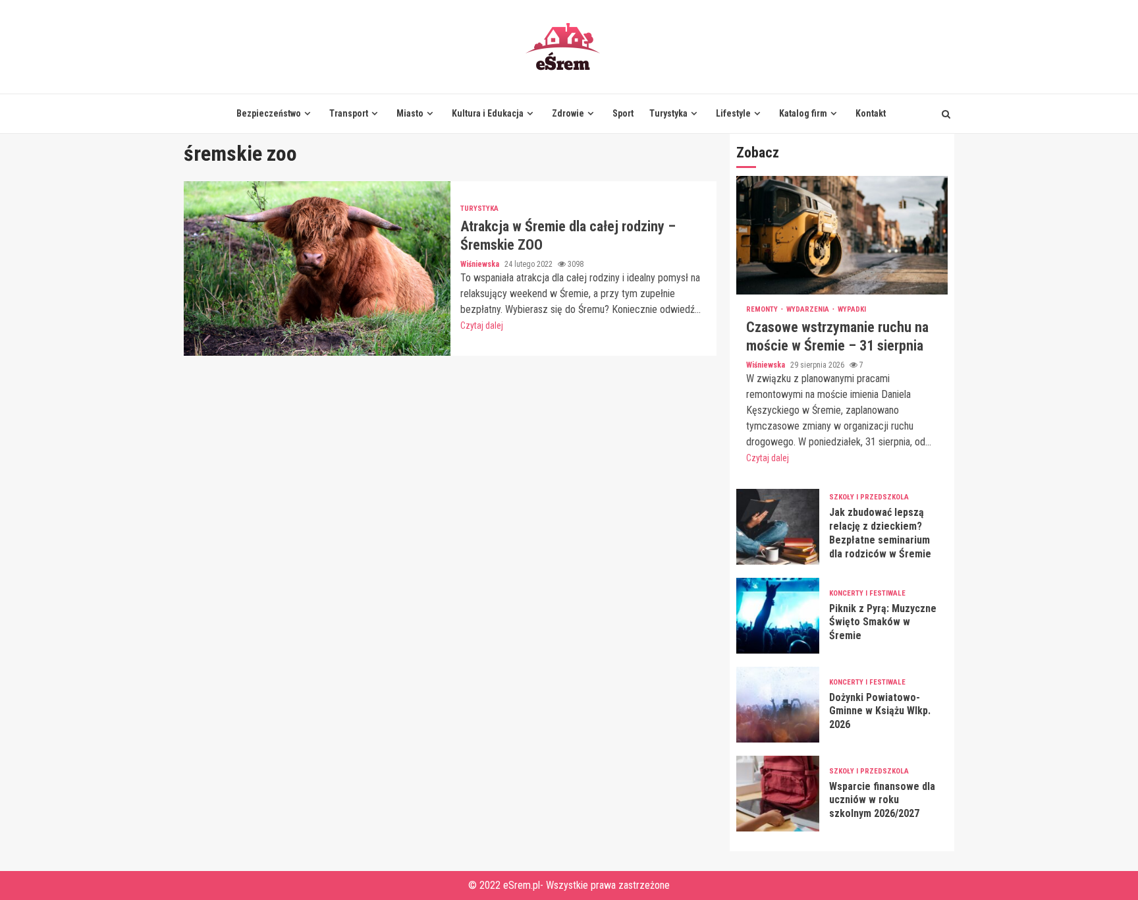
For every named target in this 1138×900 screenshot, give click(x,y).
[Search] (946, 114)
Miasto (409, 113)
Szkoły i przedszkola (869, 497)
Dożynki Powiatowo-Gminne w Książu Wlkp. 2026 (777, 705)
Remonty (763, 309)
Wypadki (852, 309)
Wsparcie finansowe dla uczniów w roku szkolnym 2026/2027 (777, 793)
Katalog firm (803, 113)
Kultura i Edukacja (488, 113)
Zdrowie (568, 113)
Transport (348, 113)
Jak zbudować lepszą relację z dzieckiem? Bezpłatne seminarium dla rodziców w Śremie (777, 527)
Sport (623, 113)
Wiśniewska (480, 264)
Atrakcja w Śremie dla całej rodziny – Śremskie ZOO (317, 268)
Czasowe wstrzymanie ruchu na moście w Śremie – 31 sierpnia (842, 235)
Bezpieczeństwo (268, 113)
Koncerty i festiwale (867, 593)
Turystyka (668, 113)
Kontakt (870, 113)
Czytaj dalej (481, 325)
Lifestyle (733, 113)
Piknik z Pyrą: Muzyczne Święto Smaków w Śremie (777, 616)
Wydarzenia (808, 309)
